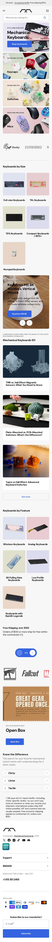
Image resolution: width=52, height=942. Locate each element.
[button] (4, 11)
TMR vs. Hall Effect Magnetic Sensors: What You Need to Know (24, 384)
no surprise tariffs (22, 3)
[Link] (26, 37)
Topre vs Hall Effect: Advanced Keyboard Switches (22, 483)
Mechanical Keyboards (24, 836)
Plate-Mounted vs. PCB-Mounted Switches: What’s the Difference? (24, 433)
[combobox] (26, 18)
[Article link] (26, 367)
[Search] (45, 18)
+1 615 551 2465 (11, 879)
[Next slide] (32, 653)
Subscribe (26, 933)
